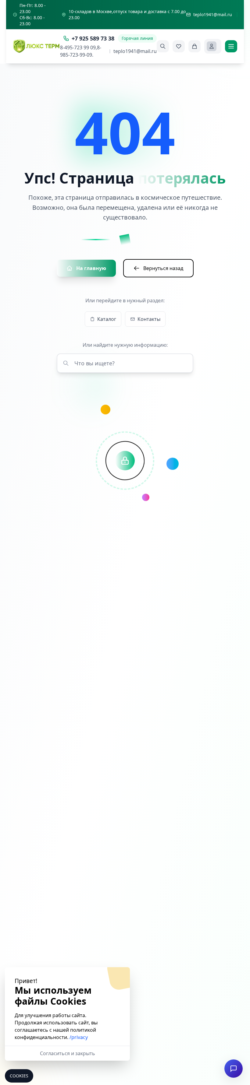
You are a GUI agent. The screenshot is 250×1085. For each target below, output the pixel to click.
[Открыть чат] (233, 1068)
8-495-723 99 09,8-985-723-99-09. (80, 51)
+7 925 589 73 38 (93, 38)
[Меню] (231, 46)
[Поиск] (163, 46)
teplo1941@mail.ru (135, 51)
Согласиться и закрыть (67, 1053)
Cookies (19, 1076)
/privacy (79, 1037)
